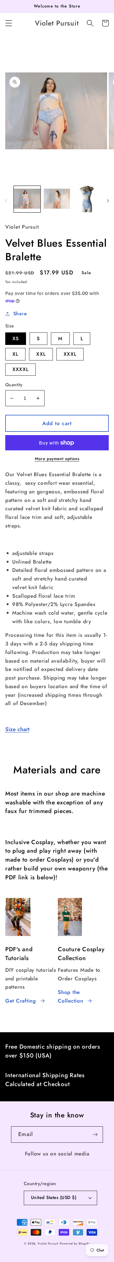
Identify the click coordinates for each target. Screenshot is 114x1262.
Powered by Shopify (75, 1243)
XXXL (70, 354)
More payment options (57, 459)
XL (15, 354)
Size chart (17, 729)
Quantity (14, 385)
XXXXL (20, 369)
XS (15, 338)
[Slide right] (108, 201)
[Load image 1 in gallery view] (27, 199)
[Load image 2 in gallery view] (57, 199)
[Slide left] (6, 201)
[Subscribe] (95, 1134)
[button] (8, 23)
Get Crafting (20, 1000)
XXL (41, 354)
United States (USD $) (54, 1197)
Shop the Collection (70, 996)
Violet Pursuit (48, 1243)
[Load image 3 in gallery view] (87, 199)
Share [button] (20, 313)
